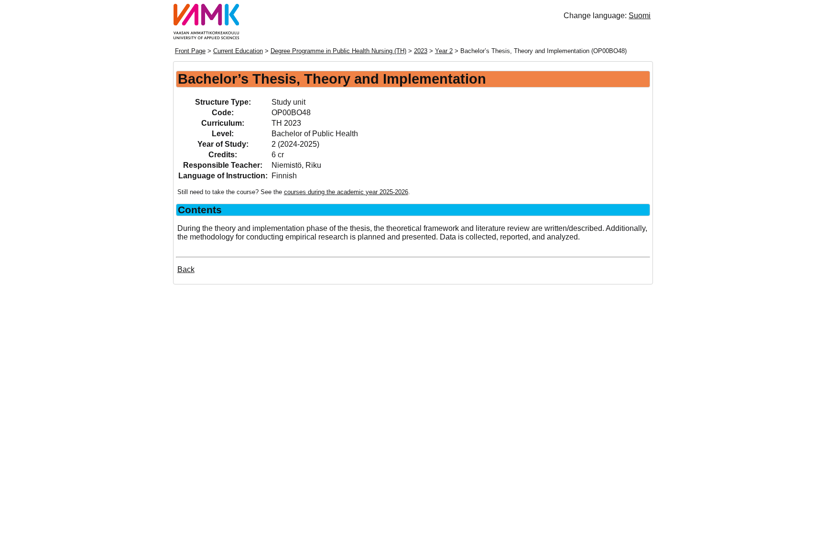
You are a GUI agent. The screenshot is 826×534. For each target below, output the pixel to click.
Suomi (640, 15)
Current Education (238, 50)
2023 (420, 50)
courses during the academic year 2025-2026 (346, 192)
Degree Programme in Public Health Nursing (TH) (338, 50)
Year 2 (444, 50)
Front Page (190, 50)
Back (186, 269)
